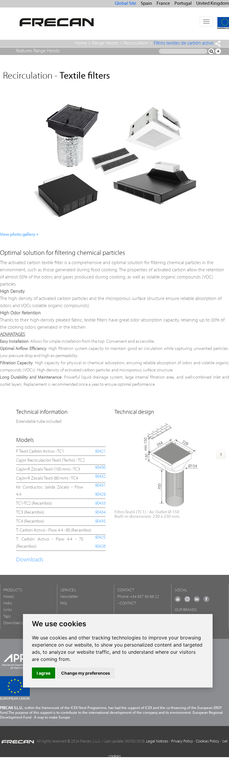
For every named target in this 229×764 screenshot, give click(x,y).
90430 (100, 468)
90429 (100, 494)
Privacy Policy (182, 741)
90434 (100, 512)
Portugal (183, 3)
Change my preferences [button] (85, 673)
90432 (100, 476)
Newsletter (69, 597)
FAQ (63, 603)
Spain (146, 3)
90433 (100, 503)
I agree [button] (43, 673)
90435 (100, 521)
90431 (100, 485)
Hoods (8, 597)
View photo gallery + (19, 234)
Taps (7, 616)
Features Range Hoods (38, 51)
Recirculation (136, 43)
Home (81, 43)
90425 (100, 537)
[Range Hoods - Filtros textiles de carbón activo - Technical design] (170, 463)
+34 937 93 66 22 (144, 597)
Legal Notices (157, 741)
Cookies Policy (207, 741)
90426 (100, 546)
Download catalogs (19, 623)
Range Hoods (105, 43)
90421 (100, 451)
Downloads (29, 560)
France (163, 3)
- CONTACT (126, 603)
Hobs (7, 603)
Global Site (125, 3)
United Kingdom (212, 3)
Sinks (7, 610)
